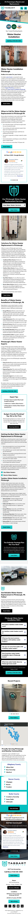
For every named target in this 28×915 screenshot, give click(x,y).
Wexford (9, 772)
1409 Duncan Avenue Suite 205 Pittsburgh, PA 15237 (14, 894)
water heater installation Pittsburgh (16, 89)
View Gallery (14, 718)
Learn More (14, 555)
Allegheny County (14, 764)
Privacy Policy (18, 913)
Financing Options (14, 427)
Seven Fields (10, 799)
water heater (9, 77)
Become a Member (14, 888)
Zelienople (9, 801)
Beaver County (14, 779)
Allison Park (10, 767)
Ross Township (10, 769)
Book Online (6, 103)
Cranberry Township (12, 796)
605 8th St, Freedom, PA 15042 (14, 898)
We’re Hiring (14, 901)
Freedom (9, 787)
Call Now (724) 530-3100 (14, 41)
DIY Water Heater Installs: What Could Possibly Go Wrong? (13, 400)
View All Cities (14, 808)
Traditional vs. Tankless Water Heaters (13, 403)
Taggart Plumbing (9, 88)
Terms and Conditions (11, 913)
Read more (20, 176)
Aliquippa (9, 782)
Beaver (8, 784)
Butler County (14, 794)
